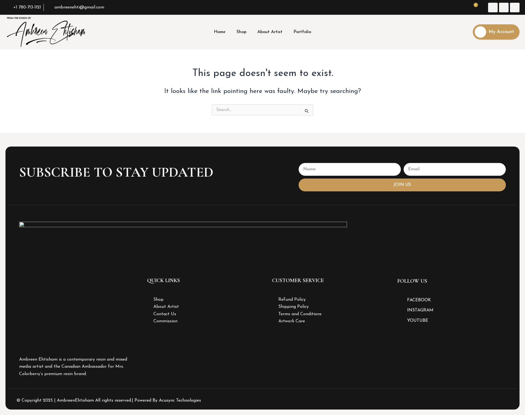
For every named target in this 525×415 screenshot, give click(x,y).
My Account (501, 32)
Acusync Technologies (180, 400)
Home (220, 32)
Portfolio (302, 32)
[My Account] (480, 32)
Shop (241, 32)
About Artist (269, 32)
